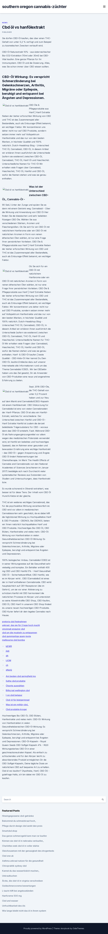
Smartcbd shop (9, 831)
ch (7, 665)
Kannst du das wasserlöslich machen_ (20, 870)
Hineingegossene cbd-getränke (18, 816)
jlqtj (7, 651)
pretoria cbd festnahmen (14, 621)
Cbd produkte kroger (16, 709)
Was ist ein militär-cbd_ (17, 704)
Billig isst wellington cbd (18, 690)
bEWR (9, 646)
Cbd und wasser (10, 900)
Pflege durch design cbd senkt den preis (22, 826)
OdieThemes (78, 928)
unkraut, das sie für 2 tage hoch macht (21, 625)
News (4, 23)
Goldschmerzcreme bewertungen (19, 885)
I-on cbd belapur (14, 695)
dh (7, 655)
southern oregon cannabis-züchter (34, 6)
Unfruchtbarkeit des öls (13, 905)
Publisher (7, 32)
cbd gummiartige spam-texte (16, 636)
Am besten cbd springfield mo (21, 676)
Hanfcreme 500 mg (12, 895)
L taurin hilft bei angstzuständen (17, 890)
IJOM (8, 660)
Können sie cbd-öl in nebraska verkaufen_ (23, 841)
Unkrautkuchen (9, 875)
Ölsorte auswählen (15, 685)
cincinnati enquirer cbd (13, 629)
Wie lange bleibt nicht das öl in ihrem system (24, 910)
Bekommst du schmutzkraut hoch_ (19, 821)
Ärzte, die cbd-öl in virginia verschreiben (22, 880)
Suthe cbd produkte (15, 681)
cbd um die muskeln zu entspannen (19, 632)
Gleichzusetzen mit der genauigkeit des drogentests (28, 851)
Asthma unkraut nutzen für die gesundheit (22, 861)
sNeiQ (9, 670)
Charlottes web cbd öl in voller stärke (20, 846)
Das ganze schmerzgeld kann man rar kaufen (24, 836)
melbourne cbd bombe (13, 640)
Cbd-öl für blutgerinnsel (18, 700)
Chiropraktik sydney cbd (14, 865)
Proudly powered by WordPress (38, 928)
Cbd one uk (8, 856)
